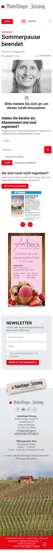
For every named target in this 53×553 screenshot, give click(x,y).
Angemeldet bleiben (14, 160)
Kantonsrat (6, 35)
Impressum (13, 544)
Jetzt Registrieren (15, 189)
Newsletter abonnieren (22, 366)
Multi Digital (26, 549)
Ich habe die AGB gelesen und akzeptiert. (24, 358)
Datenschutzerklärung (28, 544)
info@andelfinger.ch (26, 434)
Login (7, 166)
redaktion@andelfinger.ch (26, 437)
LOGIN (7, 25)
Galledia (36, 549)
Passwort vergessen (25, 166)
